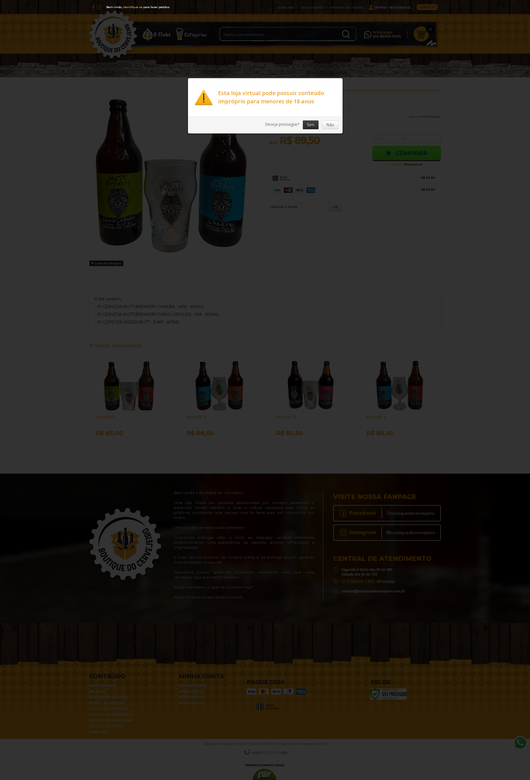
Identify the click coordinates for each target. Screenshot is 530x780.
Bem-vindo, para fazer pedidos (137, 7)
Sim (310, 124)
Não (330, 124)
